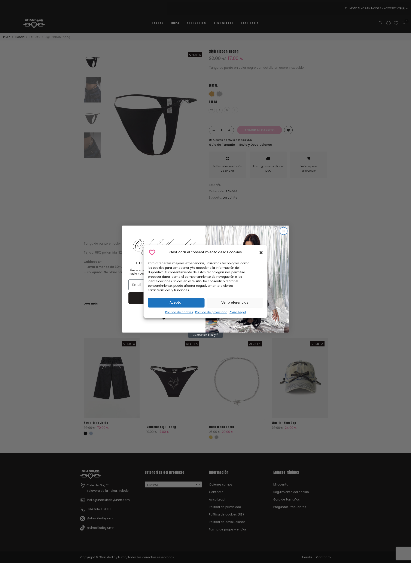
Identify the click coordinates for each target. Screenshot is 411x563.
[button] (261, 252)
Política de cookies (179, 312)
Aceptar (176, 302)
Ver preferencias (235, 302)
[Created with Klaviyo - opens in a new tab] (205, 335)
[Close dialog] (283, 231)
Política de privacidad (211, 312)
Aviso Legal (237, 312)
